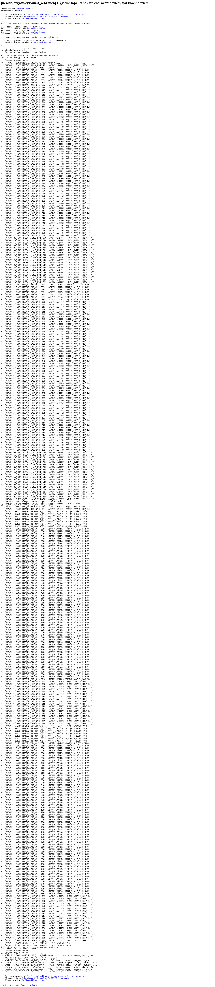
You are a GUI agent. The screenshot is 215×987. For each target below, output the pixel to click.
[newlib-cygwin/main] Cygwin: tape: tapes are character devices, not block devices (56, 14)
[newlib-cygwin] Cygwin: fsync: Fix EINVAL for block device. (46, 16)
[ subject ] (36, 18)
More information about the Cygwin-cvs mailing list (19, 985)
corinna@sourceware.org (24, 8)
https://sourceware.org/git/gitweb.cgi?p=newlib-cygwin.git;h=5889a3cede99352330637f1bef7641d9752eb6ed (45, 23)
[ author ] (44, 18)
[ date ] (23, 18)
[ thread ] (29, 18)
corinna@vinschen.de (36, 28)
